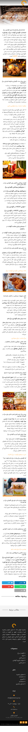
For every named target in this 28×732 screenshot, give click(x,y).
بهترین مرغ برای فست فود (18, 549)
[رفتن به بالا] (25, 729)
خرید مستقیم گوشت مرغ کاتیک (17, 454)
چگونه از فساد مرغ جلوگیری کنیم (17, 106)
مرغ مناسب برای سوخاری (19, 338)
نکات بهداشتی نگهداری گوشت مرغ (16, 271)
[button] (20, 582)
